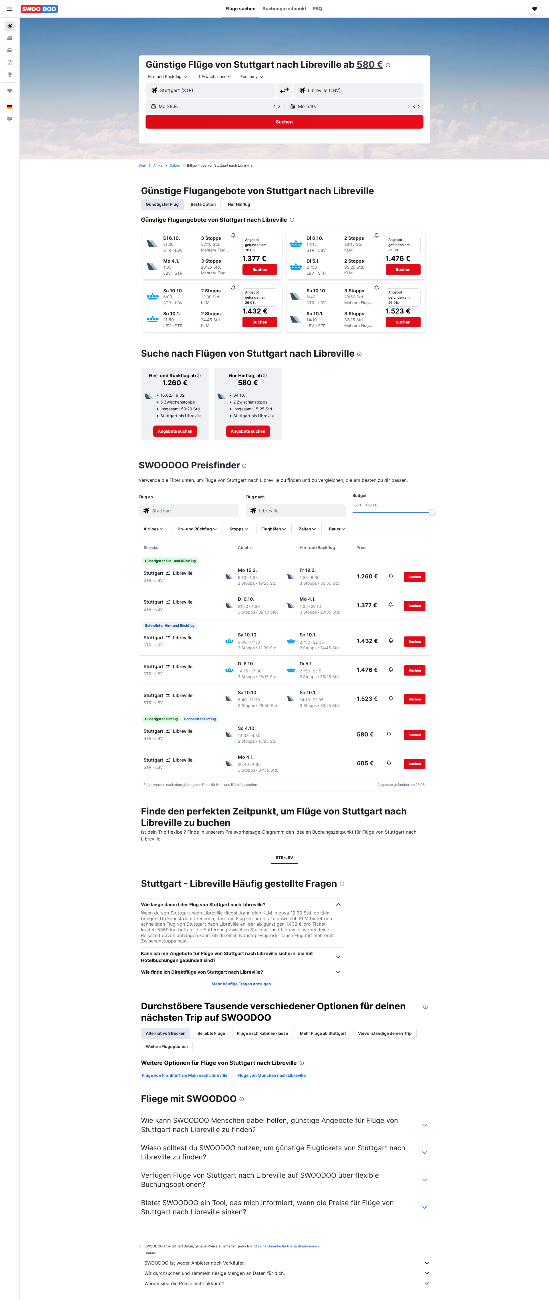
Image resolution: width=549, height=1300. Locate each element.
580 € (370, 64)
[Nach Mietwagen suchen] (9, 50)
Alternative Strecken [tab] (166, 1033)
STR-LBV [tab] (284, 857)
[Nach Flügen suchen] (9, 26)
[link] (175, 431)
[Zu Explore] (9, 74)
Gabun (175, 165)
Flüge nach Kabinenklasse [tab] (262, 1033)
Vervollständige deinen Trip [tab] (385, 1033)
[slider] (432, 512)
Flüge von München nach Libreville (272, 1075)
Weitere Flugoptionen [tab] (167, 1046)
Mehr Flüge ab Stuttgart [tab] (323, 1033)
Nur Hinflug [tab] (239, 204)
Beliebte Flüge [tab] (211, 1033)
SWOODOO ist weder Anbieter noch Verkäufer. (194, 1263)
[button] (9, 9)
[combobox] (168, 76)
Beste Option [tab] (203, 204)
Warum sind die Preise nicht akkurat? (184, 1283)
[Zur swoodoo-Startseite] (39, 9)
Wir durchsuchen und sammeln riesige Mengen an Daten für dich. (214, 1273)
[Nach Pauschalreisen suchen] (9, 62)
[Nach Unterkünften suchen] (9, 38)
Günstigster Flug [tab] (162, 204)
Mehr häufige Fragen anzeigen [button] (241, 983)
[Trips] (9, 90)
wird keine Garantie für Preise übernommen (284, 1246)
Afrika (158, 165)
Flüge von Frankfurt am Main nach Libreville (184, 1075)
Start (142, 165)
